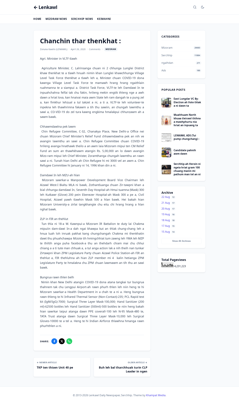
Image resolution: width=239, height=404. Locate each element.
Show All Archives (181, 241)
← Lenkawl (45, 7)
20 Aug (167, 208)
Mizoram (111, 49)
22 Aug (167, 197)
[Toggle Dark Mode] (202, 7)
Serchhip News (82, 18)
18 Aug (167, 220)
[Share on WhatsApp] (69, 341)
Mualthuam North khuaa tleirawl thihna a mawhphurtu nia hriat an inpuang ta (187, 120)
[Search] (195, 7)
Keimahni (104, 18)
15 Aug (167, 231)
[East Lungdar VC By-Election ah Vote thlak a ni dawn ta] (166, 106)
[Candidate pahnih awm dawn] (166, 156)
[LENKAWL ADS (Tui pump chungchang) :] (166, 141)
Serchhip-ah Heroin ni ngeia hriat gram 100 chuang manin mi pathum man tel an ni (187, 169)
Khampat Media (156, 395)
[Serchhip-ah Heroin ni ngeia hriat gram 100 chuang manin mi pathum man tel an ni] (166, 173)
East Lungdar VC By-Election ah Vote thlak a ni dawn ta (187, 102)
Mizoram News (56, 18)
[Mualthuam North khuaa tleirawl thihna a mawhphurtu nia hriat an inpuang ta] (166, 124)
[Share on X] (62, 341)
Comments (94, 49)
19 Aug (167, 214)
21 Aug (167, 203)
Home (37, 18)
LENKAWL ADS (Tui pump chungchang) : (186, 137)
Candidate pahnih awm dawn (185, 152)
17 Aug (167, 226)
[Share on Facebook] (54, 341)
